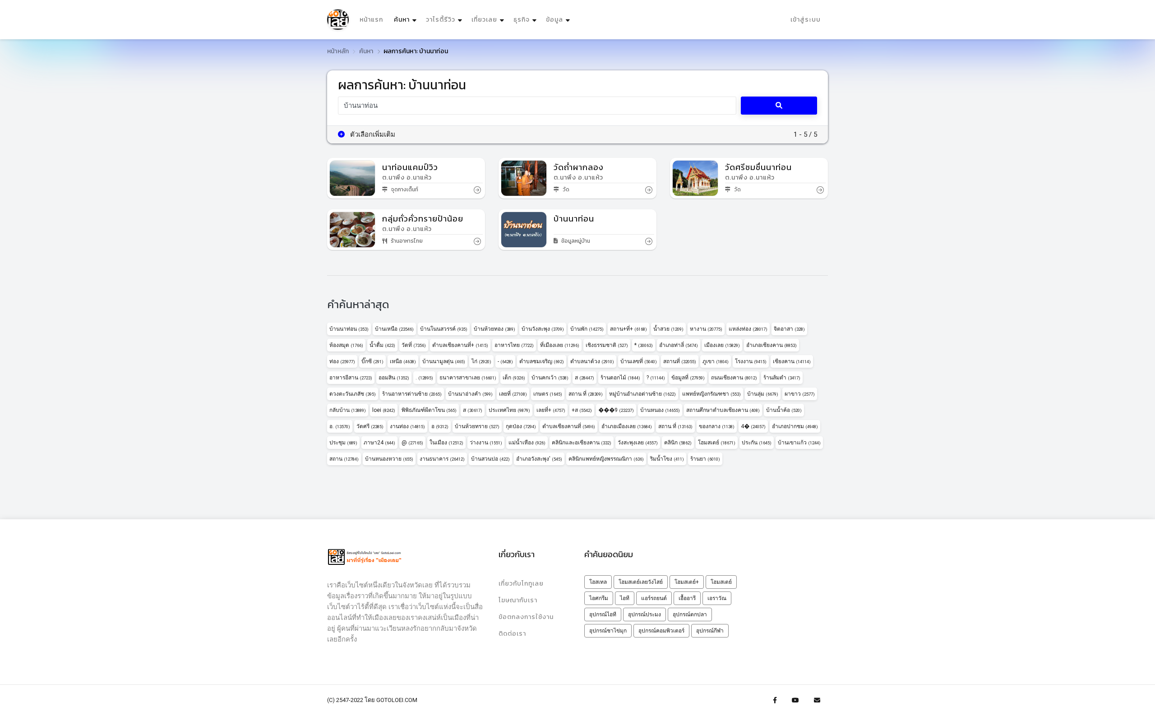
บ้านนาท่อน (349, 329)
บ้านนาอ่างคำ (470, 394)
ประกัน (757, 442)
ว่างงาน (486, 442)
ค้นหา (406, 19)
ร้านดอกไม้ (620, 377)
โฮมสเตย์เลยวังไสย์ (641, 582)
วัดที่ (414, 345)
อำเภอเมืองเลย (626, 426)
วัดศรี (369, 426)
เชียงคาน (792, 361)
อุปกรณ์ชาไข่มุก (608, 631)
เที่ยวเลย (484, 19)
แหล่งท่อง (748, 329)
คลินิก (678, 442)
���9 (616, 410)
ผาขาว (800, 394)
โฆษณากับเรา (518, 600)
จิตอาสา (789, 329)
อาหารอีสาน (350, 377)
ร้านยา (705, 459)
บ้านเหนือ (394, 329)
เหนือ (403, 361)
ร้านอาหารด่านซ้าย (412, 394)
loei (383, 410)
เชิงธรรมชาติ (607, 345)
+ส (582, 410)
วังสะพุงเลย (638, 442)
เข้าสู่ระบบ (805, 19)
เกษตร (547, 394)
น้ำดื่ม (382, 345)
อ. (339, 426)
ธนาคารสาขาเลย (467, 377)
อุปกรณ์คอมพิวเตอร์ (661, 631)
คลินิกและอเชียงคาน (581, 442)
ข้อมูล (554, 19)
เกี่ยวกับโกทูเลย (521, 583)
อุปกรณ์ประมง (644, 614)
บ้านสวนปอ (490, 459)
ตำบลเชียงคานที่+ (460, 345)
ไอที (624, 598)
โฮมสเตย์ (716, 442)
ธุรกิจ (521, 19)
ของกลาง (717, 426)
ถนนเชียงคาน (734, 377)
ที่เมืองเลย (559, 345)
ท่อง (342, 361)
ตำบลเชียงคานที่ (568, 426)
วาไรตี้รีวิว (440, 19)
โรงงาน (751, 361)
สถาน (344, 459)
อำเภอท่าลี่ (678, 345)
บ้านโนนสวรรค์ (443, 329)
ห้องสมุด (346, 345)
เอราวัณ (716, 598)
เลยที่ (513, 394)
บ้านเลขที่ (638, 361)
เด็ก (514, 377)
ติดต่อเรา (512, 633)
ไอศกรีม (598, 598)
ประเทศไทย (509, 410)
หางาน (706, 329)
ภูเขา (715, 361)
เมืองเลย (722, 345)
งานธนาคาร (442, 459)
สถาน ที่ (585, 394)
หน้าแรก (371, 19)
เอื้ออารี (687, 598)
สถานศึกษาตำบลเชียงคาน (723, 410)
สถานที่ (679, 361)
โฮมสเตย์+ (687, 582)
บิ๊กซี (372, 361)
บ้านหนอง (660, 410)
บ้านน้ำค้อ (784, 410)
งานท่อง (407, 426)
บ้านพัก (587, 329)
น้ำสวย (668, 329)
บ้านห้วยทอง (494, 329)
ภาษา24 (379, 442)
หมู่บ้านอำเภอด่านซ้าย (642, 394)
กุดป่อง (521, 426)
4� (753, 426)
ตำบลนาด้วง (592, 361)
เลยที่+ (550, 410)
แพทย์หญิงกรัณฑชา (711, 394)
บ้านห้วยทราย (477, 426)
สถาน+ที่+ (628, 329)
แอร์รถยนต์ (654, 598)
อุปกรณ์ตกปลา (690, 614)
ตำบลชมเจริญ (541, 361)
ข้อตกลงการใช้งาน (526, 617)
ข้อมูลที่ (688, 377)
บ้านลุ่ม (762, 394)
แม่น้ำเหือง (526, 442)
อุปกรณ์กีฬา (710, 631)
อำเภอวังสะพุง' (539, 459)
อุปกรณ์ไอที (602, 614)
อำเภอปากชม (795, 426)
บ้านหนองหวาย (389, 459)
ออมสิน (394, 377)
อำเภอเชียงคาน (771, 345)
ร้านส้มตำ (781, 377)
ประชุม (343, 442)
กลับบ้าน (347, 410)
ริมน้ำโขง (667, 459)
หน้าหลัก (338, 51)
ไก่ (481, 361)
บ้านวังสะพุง (543, 329)
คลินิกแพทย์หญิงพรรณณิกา (606, 459)
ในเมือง (446, 442)
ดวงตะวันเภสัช (352, 394)
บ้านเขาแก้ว (799, 442)
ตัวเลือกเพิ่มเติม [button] (371, 134)
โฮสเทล (598, 582)
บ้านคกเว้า (549, 377)
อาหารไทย (514, 345)
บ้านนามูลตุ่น (443, 361)
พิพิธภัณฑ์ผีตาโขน (429, 410)
